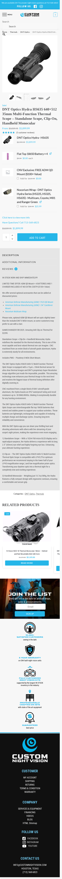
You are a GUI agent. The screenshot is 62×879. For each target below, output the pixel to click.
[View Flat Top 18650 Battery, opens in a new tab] (50, 154)
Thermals (40, 494)
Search (5, 21)
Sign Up (30, 614)
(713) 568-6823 (30, 872)
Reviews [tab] (9, 269)
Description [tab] (10, 255)
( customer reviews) (25, 133)
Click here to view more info (16, 217)
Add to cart (37, 237)
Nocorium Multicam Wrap (15, 311)
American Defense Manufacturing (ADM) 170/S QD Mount (29, 302)
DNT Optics (30, 494)
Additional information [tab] (19, 262)
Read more (27, 563)
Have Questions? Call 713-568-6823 (20, 222)
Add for (30, 178)
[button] (55, 15)
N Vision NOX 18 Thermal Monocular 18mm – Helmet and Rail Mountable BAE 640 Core (26, 552)
